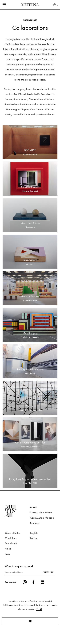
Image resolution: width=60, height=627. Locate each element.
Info (39, 609)
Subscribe (48, 572)
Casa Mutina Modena (42, 517)
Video (8, 548)
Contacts (34, 523)
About (33, 507)
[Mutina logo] (17, 511)
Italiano (34, 538)
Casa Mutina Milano (41, 512)
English (34, 533)
